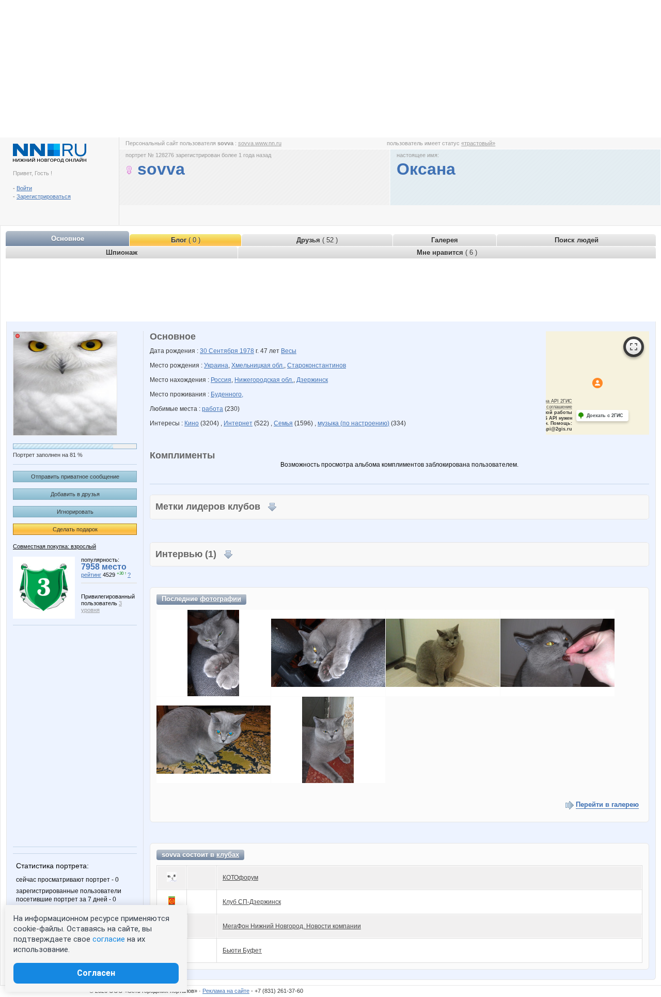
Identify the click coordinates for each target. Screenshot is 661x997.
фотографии (220, 599)
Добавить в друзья (75, 494)
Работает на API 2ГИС (547, 401)
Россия (221, 380)
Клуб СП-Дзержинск (252, 902)
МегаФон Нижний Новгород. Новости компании (292, 926)
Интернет (238, 423)
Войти (24, 188)
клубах (227, 854)
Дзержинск (312, 380)
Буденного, (227, 394)
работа (212, 408)
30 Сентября (220, 351)
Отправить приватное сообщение (75, 476)
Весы (288, 351)
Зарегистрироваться (44, 196)
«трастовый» (478, 143)
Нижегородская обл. (263, 380)
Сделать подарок (75, 529)
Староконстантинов (316, 365)
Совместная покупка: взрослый (54, 546)
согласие (108, 939)
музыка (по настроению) (353, 423)
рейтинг (91, 575)
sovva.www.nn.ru (259, 143)
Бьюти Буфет (242, 950)
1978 (247, 351)
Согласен (96, 973)
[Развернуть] (633, 347)
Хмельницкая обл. (257, 365)
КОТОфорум (240, 877)
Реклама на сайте (225, 991)
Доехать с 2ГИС (605, 415)
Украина (216, 365)
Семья (283, 423)
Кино (191, 423)
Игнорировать (75, 512)
